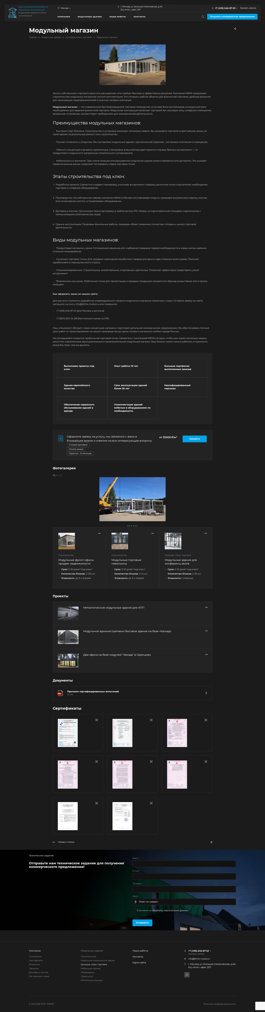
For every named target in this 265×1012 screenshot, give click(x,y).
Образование (87, 972)
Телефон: (137, 884)
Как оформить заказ (39, 976)
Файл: (135, 896)
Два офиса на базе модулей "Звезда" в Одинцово (117, 654)
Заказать (194, 438)
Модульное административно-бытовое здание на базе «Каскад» (127, 631)
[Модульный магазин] (132, 499)
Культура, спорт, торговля (94, 964)
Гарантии (34, 968)
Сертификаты (36, 960)
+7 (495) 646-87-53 (225, 8)
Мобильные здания (90, 968)
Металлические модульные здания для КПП (113, 607)
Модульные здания (92, 950)
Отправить (142, 922)
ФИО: (135, 858)
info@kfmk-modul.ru (199, 959)
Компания (35, 950)
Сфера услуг (87, 976)
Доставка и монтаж (38, 972)
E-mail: (136, 871)
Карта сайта (139, 962)
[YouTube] (187, 974)
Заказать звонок (248, 8)
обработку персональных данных (170, 910)
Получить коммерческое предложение (232, 16)
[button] (129, 525)
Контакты (137, 956)
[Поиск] (203, 16)
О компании (35, 956)
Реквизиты (34, 964)
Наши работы (140, 950)
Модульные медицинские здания (98, 960)
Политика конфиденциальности (219, 1004)
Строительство (88, 956)
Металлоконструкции (92, 980)
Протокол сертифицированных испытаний (93, 691)
